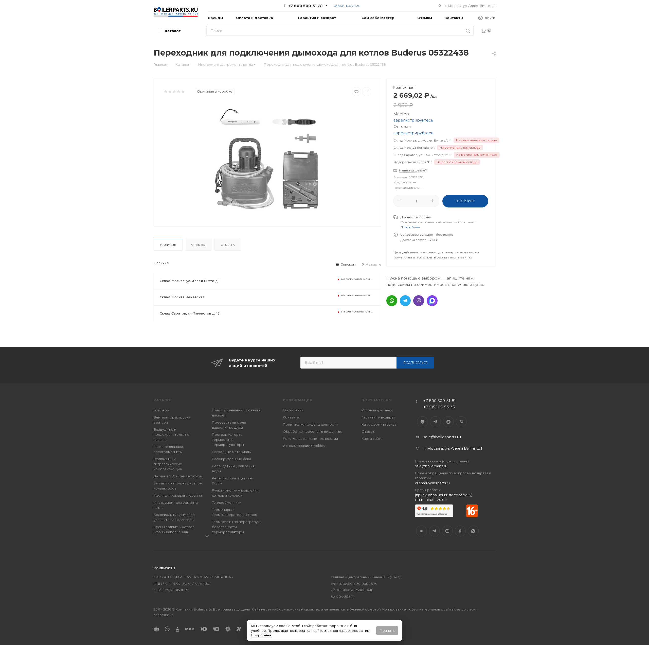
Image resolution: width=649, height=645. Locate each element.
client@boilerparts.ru (432, 483)
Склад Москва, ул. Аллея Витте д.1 (190, 281)
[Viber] (418, 300)
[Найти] (467, 31)
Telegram (435, 421)
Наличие (168, 245)
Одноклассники (460, 531)
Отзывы (198, 245)
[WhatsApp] (391, 300)
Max (448, 421)
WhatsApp (422, 421)
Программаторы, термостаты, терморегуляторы (228, 439)
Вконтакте (421, 531)
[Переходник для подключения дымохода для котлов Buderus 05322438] (267, 159)
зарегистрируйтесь (413, 120)
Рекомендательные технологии (310, 439)
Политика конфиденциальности (310, 424)
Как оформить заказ (379, 424)
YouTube (447, 531)
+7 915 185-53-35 (439, 407)
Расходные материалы (231, 452)
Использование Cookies (304, 446)
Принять (387, 631)
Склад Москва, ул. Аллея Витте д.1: (420, 140)
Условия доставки (377, 410)
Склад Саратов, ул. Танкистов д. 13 (190, 313)
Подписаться (415, 362)
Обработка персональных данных (312, 431)
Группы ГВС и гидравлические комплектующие (168, 464)
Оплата (228, 245)
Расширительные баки (231, 459)
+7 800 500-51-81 (305, 5)
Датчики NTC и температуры (178, 476)
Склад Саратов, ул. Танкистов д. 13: (420, 155)
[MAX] (432, 300)
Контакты (291, 417)
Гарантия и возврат (378, 417)
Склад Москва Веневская (182, 297)
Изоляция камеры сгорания (178, 495)
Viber (461, 421)
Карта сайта (372, 439)
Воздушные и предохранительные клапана (171, 434)
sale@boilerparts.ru (442, 436)
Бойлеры (161, 410)
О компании (293, 410)
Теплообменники (226, 502)
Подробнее (261, 635)
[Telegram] (405, 300)
